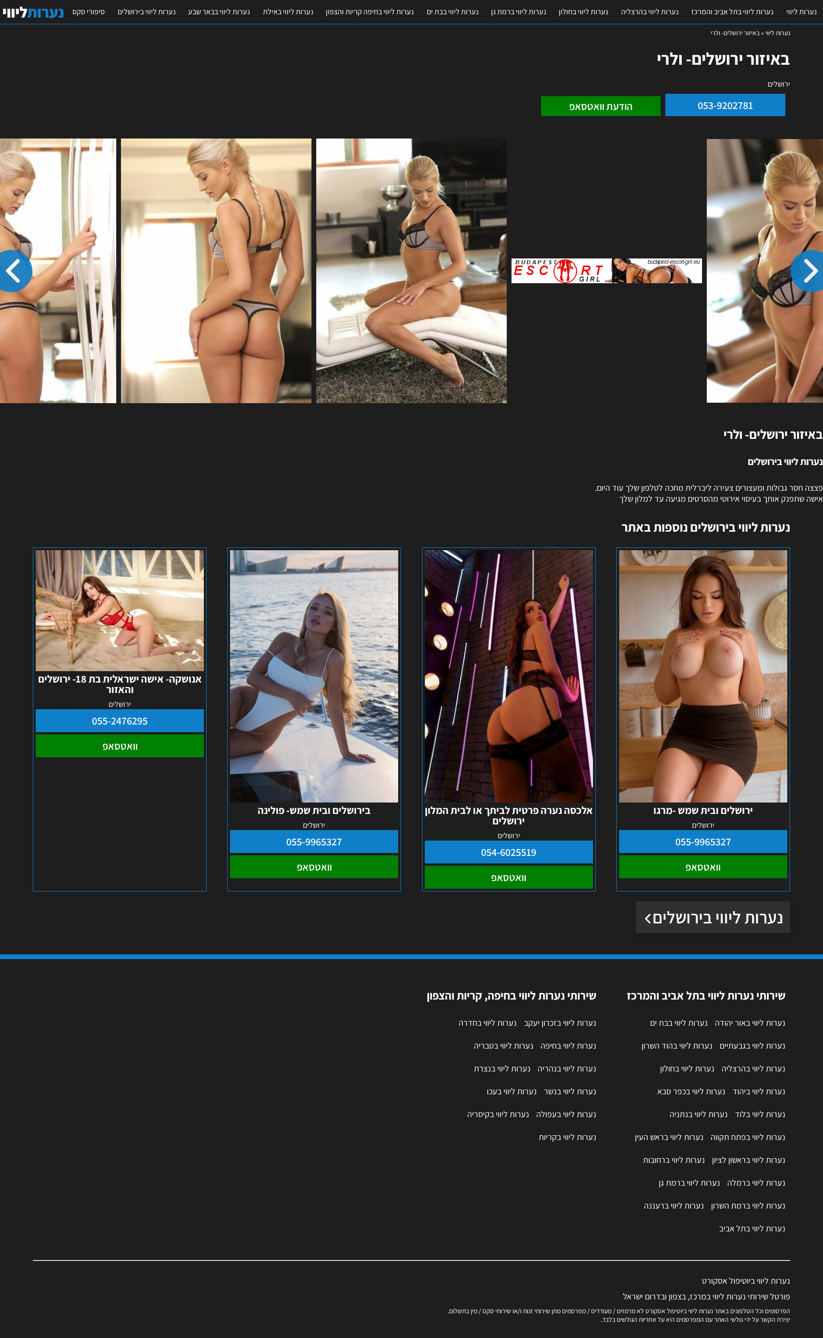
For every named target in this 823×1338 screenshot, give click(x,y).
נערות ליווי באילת (288, 12)
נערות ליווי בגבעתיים (752, 1045)
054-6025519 (508, 852)
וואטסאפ (703, 866)
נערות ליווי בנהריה (567, 1068)
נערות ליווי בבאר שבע (219, 12)
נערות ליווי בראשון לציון (748, 1159)
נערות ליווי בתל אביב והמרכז (732, 12)
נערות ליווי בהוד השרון (677, 1045)
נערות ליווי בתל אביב (752, 1228)
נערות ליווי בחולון (583, 12)
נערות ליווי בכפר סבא (691, 1091)
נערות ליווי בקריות (567, 1136)
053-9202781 (725, 105)
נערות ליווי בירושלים (147, 12)
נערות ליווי (801, 12)
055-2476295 (120, 720)
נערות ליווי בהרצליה (650, 12)
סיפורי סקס (88, 12)
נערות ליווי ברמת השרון (748, 1205)
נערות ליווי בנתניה (699, 1114)
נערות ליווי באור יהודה (750, 1022)
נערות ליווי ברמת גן (518, 12)
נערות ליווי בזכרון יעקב (560, 1022)
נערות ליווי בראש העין (669, 1136)
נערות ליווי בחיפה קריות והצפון (370, 12)
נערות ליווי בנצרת (502, 1068)
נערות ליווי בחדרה (488, 1022)
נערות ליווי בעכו (512, 1091)
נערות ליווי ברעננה (674, 1205)
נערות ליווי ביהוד (759, 1091)
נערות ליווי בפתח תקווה (748, 1136)
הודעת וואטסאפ (600, 106)
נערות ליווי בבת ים (453, 12)
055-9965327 (703, 841)
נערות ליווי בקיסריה (498, 1114)
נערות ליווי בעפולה (566, 1114)
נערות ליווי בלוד (760, 1114)
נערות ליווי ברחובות (674, 1159)
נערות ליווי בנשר (570, 1091)
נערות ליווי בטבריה (503, 1045)
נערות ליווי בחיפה (568, 1045)
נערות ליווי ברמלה (756, 1182)
